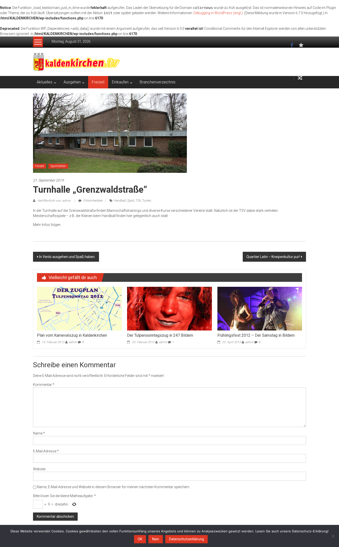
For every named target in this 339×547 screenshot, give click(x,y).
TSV (138, 200)
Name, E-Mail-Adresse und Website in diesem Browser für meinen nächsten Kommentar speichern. (113, 487)
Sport (130, 200)
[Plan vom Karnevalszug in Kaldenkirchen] (79, 308)
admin (73, 342)
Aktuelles (44, 82)
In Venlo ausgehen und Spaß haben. (67, 257)
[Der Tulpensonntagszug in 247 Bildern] (169, 308)
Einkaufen (120, 82)
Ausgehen (72, 82)
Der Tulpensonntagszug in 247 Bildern (160, 335)
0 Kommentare (92, 200)
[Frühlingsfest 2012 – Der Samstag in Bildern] (259, 308)
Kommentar (43, 385)
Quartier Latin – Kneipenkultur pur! (273, 257)
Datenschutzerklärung (186, 539)
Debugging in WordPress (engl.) (218, 13)
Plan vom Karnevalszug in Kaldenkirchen (72, 335)
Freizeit (98, 82)
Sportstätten (58, 166)
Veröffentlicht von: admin (53, 200)
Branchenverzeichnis (157, 82)
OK (140, 539)
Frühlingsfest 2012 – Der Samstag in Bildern (256, 335)
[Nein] (332, 536)
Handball (120, 200)
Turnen (146, 200)
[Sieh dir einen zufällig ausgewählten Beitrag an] (300, 78)
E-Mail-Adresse (46, 451)
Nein (155, 539)
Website (39, 469)
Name (39, 433)
